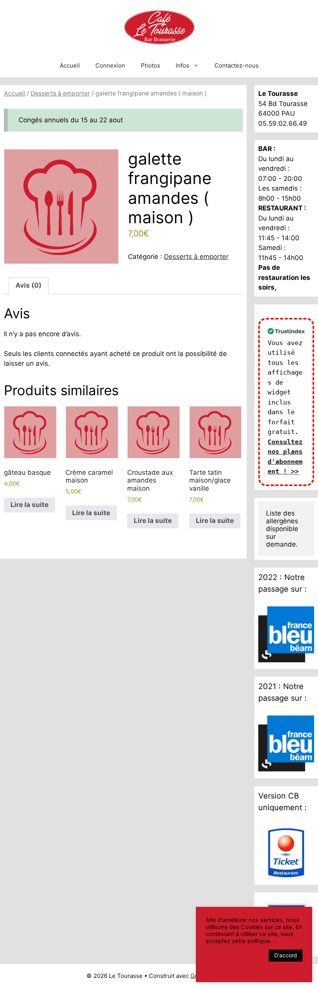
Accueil (70, 65)
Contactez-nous (236, 65)
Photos (150, 65)
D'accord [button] (285, 955)
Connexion (110, 65)
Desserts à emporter (60, 93)
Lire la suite (29, 505)
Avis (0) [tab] (28, 285)
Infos (182, 65)
